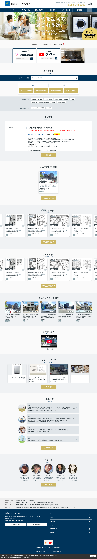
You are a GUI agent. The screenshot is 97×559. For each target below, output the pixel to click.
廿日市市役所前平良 (65, 507)
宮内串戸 (58, 507)
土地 (64, 85)
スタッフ (52, 517)
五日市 (17, 507)
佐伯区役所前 (51, 507)
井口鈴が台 (38, 502)
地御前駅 (66, 99)
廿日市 (73, 507)
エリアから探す (25, 10)
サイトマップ (58, 547)
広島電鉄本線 (33, 504)
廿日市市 (42, 108)
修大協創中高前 (28, 507)
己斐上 (52, 502)
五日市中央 (19, 502)
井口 (34, 502)
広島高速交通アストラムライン (52, 504)
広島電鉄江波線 (41, 504)
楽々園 (21, 507)
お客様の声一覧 (48, 447)
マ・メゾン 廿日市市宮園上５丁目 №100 (49, 349)
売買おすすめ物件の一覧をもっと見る (48, 286)
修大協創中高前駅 (48, 99)
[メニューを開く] (89, 9)
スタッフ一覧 (48, 484)
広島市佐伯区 (35, 108)
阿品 (49, 502)
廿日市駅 (53, 102)
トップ (12, 10)
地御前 (41, 507)
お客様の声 (52, 521)
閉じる (92, 556)
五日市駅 (34, 99)
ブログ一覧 (48, 387)
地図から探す (57, 90)
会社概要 (52, 10)
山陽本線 (26, 504)
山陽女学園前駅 (58, 99)
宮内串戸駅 (34, 102)
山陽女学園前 (36, 507)
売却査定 (79, 10)
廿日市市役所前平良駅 (44, 102)
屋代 (30, 502)
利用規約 (39, 547)
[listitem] (48, 182)
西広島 (45, 507)
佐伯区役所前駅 (61, 102)
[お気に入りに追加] (56, 183)
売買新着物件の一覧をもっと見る (48, 242)
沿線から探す (39, 10)
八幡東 (27, 502)
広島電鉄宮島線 (20, 504)
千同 (23, 502)
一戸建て (33, 85)
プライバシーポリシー (48, 547)
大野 (46, 502)
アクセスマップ (53, 528)
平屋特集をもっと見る (48, 198)
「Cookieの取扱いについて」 (15, 557)
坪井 (43, 502)
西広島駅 (72, 99)
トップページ (53, 514)
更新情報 (48, 155)
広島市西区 (48, 108)
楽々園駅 (40, 99)
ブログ (51, 525)
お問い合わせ (66, 10)
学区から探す (72, 90)
